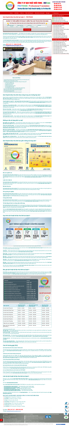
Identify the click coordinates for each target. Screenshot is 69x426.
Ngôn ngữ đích (20, 25)
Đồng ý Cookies (59, 424)
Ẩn (19, 77)
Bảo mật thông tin (29, 13)
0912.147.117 (66, 410)
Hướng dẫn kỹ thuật (9, 86)
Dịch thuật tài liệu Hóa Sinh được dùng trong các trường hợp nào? (16, 79)
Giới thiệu (17, 13)
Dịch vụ (22, 13)
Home (11, 13)
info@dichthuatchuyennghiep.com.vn (14, 411)
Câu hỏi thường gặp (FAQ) (9, 90)
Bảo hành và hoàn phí (39, 13)
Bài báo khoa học (9, 84)
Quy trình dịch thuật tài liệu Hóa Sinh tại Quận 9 (13, 88)
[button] (27, 305)
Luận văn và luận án (9, 83)
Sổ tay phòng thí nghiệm (10, 85)
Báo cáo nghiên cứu (9, 82)
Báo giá (47, 13)
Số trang (39, 25)
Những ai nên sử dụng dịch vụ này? (11, 80)
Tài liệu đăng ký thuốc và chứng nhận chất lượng (15, 87)
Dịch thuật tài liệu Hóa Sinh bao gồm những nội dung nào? (15, 81)
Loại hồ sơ (29, 25)
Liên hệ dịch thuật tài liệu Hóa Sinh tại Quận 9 (13, 92)
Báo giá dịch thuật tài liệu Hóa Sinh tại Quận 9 (13, 89)
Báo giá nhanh (66, 403)
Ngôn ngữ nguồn (10, 25)
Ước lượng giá (27, 29)
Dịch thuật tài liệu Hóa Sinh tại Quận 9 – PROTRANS (18, 17)
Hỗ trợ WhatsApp (66, 417)
